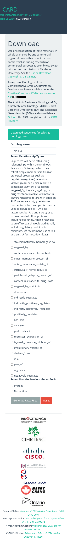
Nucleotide (20, 391)
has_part (19, 320)
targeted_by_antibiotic (27, 286)
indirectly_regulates (25, 297)
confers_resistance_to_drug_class (33, 281)
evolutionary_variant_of (28, 347)
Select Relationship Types (27, 156)
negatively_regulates (26, 375)
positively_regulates (25, 314)
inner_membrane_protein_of (31, 258)
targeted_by (21, 247)
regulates (19, 370)
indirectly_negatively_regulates (32, 308)
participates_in (22, 331)
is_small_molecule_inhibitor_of (32, 342)
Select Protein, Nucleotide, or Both (33, 379)
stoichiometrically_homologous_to (34, 242)
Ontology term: (20, 144)
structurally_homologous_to (30, 269)
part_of (18, 364)
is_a (16, 359)
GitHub (12, 117)
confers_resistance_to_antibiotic (33, 253)
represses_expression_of (28, 336)
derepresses (21, 292)
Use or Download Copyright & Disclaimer (20, 14)
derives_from (22, 353)
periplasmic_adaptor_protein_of (33, 275)
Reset (46, 400)
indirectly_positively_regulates (32, 303)
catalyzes (19, 325)
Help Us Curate (7, 18)
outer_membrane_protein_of (31, 264)
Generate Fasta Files (25, 400)
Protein (18, 385)
